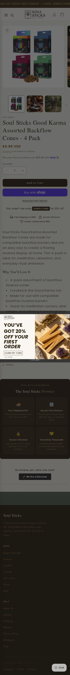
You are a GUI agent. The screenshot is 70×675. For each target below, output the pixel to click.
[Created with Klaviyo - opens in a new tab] (35, 360)
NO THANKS (9, 357)
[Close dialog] (68, 316)
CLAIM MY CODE (13, 353)
